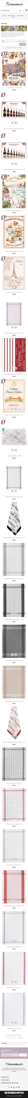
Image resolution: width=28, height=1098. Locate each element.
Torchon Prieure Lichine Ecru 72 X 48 (14, 415)
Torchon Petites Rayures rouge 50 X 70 (14, 906)
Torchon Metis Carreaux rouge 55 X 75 (14, 333)
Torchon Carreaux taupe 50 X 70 (14, 865)
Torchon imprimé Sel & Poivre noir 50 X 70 (14, 537)
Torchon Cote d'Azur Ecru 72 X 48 (14, 210)
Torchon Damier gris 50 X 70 (14, 1028)
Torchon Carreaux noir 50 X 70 (14, 783)
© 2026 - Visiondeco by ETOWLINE (14, 1096)
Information (5, 1077)
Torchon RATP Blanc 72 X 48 (14, 456)
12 (19, 1037)
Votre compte (5, 1080)
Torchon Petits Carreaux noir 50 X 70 (14, 660)
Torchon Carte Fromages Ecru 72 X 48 (14, 251)
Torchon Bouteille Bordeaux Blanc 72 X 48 (14, 128)
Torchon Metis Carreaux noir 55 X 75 (14, 497)
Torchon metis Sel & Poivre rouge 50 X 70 (14, 374)
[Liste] (5, 41)
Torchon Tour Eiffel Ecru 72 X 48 (14, 292)
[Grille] (3, 41)
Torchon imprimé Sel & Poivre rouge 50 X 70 (14, 742)
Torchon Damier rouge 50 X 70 (14, 987)
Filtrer (22, 44)
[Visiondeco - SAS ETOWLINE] (14, 1064)
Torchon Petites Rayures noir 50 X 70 (14, 619)
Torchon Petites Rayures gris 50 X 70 (14, 578)
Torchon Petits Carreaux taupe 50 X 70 (14, 701)
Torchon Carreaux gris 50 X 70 (14, 946)
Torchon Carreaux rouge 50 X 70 (14, 824)
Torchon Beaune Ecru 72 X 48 (14, 87)
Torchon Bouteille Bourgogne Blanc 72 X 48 (14, 169)
